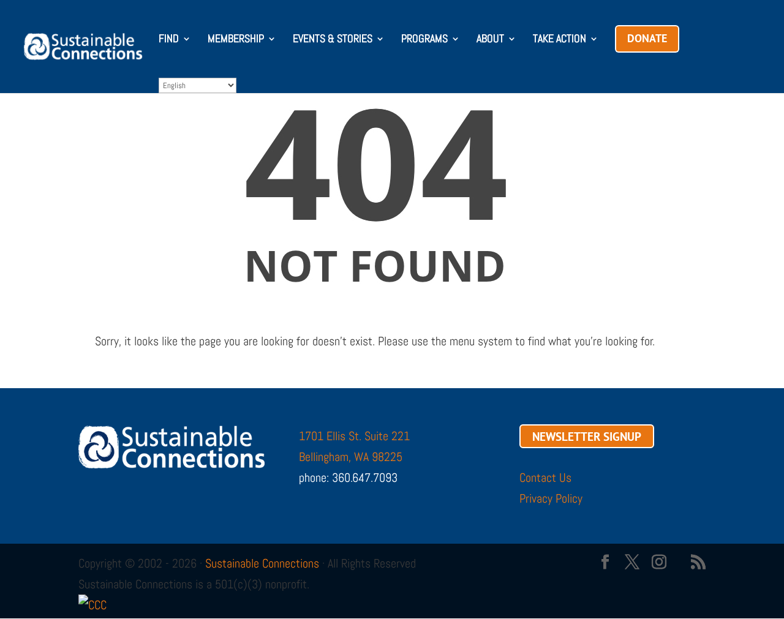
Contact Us (545, 478)
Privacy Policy (550, 498)
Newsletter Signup (586, 436)
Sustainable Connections (262, 563)
